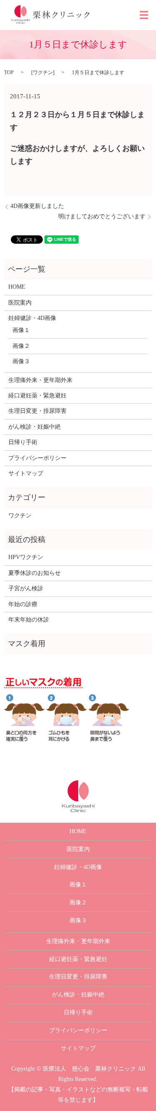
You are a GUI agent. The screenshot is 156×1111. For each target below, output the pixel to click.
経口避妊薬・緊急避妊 (37, 395)
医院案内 (20, 303)
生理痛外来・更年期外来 (40, 380)
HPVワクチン (25, 557)
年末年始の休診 (28, 620)
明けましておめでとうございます (102, 216)
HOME (16, 287)
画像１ (21, 330)
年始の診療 (22, 604)
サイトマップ (25, 473)
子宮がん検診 (25, 588)
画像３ (21, 361)
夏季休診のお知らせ (34, 573)
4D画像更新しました (37, 206)
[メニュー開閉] (144, 15)
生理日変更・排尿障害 (37, 411)
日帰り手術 (22, 442)
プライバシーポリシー (37, 458)
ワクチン (43, 72)
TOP (9, 72)
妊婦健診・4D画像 (32, 318)
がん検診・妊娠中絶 (34, 427)
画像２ (21, 346)
